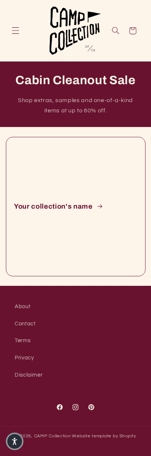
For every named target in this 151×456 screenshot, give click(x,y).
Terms (22, 340)
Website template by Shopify (104, 436)
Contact (25, 323)
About (22, 306)
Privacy (24, 357)
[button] (15, 30)
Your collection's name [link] (54, 206)
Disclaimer (29, 375)
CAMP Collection (52, 436)
